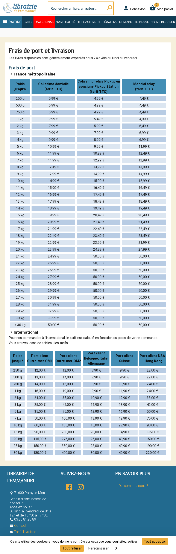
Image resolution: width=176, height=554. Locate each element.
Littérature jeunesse (115, 22)
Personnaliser (98, 548)
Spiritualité (65, 22)
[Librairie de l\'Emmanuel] (20, 14)
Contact (18, 526)
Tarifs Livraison (23, 532)
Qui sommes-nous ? (133, 486)
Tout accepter (155, 541)
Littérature (86, 22)
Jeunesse (141, 22)
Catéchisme (45, 22)
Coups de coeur (163, 22)
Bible (29, 22)
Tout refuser (72, 548)
